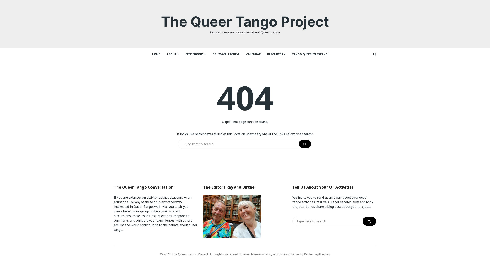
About (171, 54)
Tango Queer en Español (310, 54)
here (126, 211)
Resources (275, 54)
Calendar (253, 54)
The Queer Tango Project (245, 21)
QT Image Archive (225, 54)
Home (156, 54)
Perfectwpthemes (317, 254)
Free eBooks (194, 54)
